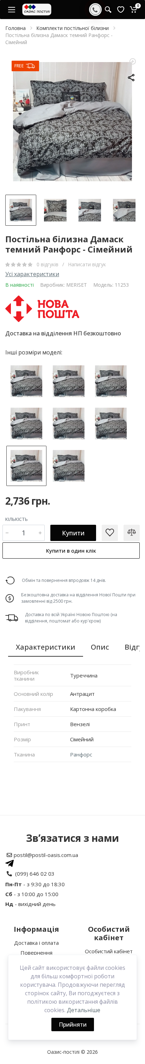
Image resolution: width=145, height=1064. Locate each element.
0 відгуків (48, 264)
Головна (15, 28)
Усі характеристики (32, 274)
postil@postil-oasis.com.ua (46, 854)
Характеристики (45, 647)
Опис (100, 647)
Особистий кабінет (109, 951)
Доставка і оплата (36, 942)
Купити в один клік (71, 550)
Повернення (36, 952)
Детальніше (83, 1010)
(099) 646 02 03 (35, 873)
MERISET (76, 284)
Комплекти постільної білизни (72, 28)
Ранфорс (81, 754)
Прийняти (73, 1024)
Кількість (16, 519)
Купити (73, 533)
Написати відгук (87, 264)
